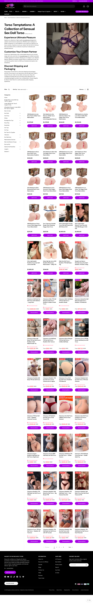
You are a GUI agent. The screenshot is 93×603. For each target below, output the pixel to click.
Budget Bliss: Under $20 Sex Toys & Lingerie (11, 100)
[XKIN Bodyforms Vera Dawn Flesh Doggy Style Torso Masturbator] (66, 177)
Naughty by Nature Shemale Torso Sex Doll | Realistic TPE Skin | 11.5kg (81, 262)
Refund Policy (59, 590)
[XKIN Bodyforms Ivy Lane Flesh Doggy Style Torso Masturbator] (66, 141)
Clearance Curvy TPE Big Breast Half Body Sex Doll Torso (81, 340)
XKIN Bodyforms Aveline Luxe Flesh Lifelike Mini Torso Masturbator (81, 115)
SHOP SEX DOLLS (10, 572)
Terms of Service (75, 590)
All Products (58, 559)
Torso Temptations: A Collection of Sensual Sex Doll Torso (19, 17)
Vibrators (6, 134)
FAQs (39, 572)
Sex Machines (7, 137)
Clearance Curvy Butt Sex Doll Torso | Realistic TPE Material (65, 379)
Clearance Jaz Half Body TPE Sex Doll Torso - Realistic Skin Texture (49, 340)
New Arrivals (7, 111)
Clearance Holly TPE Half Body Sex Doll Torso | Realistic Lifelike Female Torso (49, 301)
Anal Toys (6, 115)
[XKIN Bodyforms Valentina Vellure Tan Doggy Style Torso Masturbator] (66, 103)
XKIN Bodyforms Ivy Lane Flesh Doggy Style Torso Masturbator (66, 153)
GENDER (24, 11)
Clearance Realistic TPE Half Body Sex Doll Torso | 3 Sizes (34, 493)
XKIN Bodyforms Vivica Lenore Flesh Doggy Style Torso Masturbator (34, 225)
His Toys (6, 130)
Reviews (40, 575)
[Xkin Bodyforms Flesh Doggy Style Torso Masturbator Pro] (82, 141)
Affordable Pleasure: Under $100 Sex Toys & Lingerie (12, 108)
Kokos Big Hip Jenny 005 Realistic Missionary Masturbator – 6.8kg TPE (49, 262)
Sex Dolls (6, 113)
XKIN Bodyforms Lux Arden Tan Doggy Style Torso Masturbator (81, 189)
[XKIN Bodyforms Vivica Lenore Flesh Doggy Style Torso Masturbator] (34, 213)
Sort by (15, 89)
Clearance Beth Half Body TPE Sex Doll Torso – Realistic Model (66, 300)
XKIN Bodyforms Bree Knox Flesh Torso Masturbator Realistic (33, 153)
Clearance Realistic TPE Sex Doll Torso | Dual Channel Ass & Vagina (49, 379)
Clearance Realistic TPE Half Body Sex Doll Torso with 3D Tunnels (49, 531)
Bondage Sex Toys (8, 120)
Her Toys (6, 127)
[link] (46, 547)
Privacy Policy (51, 590)
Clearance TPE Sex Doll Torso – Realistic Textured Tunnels (33, 417)
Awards (40, 564)
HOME (6, 11)
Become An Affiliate (43, 562)
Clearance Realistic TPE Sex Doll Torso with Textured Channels (65, 531)
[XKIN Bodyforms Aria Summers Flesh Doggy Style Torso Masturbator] (50, 177)
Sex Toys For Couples (9, 132)
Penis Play (6, 123)
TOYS (10, 11)
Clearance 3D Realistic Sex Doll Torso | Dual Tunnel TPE (49, 417)
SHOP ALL (74, 1)
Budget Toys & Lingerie (44, 11)
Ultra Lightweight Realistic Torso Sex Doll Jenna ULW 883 (33, 262)
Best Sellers (58, 562)
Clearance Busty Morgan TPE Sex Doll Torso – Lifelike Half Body (65, 340)
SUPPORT (6, 14)
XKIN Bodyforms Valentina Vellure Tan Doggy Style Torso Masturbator (64, 116)
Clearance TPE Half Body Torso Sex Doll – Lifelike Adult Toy (81, 455)
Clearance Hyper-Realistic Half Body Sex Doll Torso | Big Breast (33, 455)
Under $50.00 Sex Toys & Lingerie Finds (10, 104)
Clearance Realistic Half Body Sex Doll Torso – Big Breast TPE (50, 493)
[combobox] (49, 6)
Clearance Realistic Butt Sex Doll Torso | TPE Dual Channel (81, 379)
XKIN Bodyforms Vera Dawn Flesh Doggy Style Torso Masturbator (65, 189)
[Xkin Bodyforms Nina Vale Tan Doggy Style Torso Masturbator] (50, 141)
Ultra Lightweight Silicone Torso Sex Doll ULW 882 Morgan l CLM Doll (81, 226)
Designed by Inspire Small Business (27, 590)
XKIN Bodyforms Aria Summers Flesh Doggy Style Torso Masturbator (49, 189)
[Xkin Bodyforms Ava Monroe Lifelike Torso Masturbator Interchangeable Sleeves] (50, 103)
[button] (87, 6)
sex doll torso (26, 40)
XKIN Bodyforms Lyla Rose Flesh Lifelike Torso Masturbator (33, 115)
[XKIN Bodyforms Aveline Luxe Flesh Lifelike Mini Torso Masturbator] (82, 103)
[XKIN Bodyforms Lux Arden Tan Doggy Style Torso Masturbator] (82, 177)
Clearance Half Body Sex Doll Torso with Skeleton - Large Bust (33, 300)
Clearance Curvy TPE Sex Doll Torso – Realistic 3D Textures (34, 531)
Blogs (39, 567)
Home (5, 17)
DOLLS (17, 11)
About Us (40, 559)
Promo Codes (58, 564)
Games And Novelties (9, 146)
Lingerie (6, 149)
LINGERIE (32, 11)
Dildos (5, 118)
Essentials (6, 125)
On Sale (57, 572)
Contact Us (41, 570)
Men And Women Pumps (10, 142)
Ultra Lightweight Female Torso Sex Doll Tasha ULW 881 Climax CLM (66, 225)
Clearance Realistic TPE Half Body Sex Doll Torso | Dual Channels (81, 531)
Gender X (6, 151)
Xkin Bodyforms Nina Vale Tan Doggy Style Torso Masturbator (50, 153)
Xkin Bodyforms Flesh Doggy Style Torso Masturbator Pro (81, 153)
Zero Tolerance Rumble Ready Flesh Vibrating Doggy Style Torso (49, 225)
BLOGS (62, 11)
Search (57, 567)
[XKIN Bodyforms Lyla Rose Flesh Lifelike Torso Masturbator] (34, 103)
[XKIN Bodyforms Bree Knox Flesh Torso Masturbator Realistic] (34, 141)
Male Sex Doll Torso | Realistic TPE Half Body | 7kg (65, 262)
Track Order (41, 578)
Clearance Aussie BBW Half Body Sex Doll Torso (49, 454)
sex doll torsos (23, 56)
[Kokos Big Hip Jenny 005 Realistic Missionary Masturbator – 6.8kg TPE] (50, 250)
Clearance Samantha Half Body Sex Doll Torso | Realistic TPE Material (81, 300)
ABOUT (55, 11)
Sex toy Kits (7, 144)
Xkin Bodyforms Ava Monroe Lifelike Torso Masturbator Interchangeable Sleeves (50, 116)
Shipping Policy (67, 590)
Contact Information (85, 590)
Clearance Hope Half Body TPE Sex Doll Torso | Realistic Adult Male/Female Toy (34, 341)
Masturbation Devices (9, 139)
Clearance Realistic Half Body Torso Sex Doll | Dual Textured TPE (82, 493)
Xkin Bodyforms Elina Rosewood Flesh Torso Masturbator (33, 189)
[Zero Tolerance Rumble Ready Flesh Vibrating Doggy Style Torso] (50, 213)
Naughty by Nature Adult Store (13, 590)
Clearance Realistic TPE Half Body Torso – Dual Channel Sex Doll (65, 493)
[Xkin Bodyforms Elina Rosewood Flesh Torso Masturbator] (34, 177)
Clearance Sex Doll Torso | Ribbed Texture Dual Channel (65, 417)
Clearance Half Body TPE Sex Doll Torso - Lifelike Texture (65, 455)
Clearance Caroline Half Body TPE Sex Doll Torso (33, 378)
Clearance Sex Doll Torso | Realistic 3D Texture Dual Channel (81, 417)
